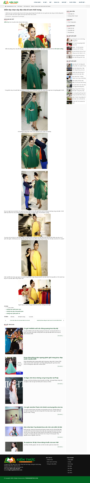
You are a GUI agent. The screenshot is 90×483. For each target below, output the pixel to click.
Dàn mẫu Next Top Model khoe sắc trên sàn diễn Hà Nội (43, 427)
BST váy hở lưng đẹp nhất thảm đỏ (78, 44)
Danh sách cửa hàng (52, 461)
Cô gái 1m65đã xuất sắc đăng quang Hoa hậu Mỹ (41, 328)
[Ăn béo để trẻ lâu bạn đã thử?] (69, 104)
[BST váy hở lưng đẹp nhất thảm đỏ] (69, 44)
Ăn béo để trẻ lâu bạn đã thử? (78, 102)
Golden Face (50, 459)
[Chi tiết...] (60, 335)
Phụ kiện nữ (71, 32)
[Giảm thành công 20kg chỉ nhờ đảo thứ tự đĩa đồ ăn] (69, 99)
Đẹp (50, 2)
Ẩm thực (70, 470)
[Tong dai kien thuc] (10, 2)
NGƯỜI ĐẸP (82, 2)
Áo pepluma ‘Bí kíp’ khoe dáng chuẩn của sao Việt (41, 442)
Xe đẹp (69, 461)
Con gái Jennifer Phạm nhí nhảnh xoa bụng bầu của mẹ (43, 407)
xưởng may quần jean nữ (13, 313)
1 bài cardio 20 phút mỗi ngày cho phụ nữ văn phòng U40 (79, 82)
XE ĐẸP (45, 2)
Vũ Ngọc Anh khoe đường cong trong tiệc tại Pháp (41, 378)
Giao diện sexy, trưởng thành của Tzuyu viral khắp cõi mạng (79, 78)
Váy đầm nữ (71, 30)
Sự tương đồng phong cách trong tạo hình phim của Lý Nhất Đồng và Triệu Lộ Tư (79, 95)
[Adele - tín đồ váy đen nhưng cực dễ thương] (69, 49)
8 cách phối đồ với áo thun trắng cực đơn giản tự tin (79, 52)
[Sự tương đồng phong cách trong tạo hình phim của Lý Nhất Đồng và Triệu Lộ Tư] (69, 94)
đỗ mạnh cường (59, 48)
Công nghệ (70, 459)
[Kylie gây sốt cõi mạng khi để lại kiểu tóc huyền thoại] (69, 65)
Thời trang (19, 6)
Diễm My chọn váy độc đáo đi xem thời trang (40, 6)
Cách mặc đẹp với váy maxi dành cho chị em (20, 320)
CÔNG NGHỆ (37, 2)
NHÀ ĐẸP (64, 2)
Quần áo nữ (71, 28)
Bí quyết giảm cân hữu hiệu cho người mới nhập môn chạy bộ (79, 86)
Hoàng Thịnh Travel (73, 16)
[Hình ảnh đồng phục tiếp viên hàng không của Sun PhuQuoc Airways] (69, 69)
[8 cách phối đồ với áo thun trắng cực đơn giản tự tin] (69, 54)
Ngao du (56, 2)
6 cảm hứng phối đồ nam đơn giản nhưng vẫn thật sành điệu (78, 57)
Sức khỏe (70, 472)
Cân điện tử (71, 13)
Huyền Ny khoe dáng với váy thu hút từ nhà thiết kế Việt (49, 320)
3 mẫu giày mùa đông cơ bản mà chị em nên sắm (78, 73)
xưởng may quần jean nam (13, 309)
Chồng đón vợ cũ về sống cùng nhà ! (78, 40)
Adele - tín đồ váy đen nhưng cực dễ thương (77, 48)
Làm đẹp (70, 468)
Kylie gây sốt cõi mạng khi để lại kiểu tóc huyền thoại (79, 65)
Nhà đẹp (70, 466)
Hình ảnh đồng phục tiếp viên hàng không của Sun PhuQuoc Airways (78, 70)
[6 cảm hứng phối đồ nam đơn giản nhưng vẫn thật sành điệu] (69, 58)
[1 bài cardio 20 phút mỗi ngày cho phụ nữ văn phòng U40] (69, 83)
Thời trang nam (72, 22)
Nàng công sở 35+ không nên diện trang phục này (78, 90)
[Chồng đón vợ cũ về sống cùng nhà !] (69, 40)
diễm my (6, 22)
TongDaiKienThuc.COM (11, 6)
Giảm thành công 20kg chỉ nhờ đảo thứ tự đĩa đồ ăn (78, 98)
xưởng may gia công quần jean (14, 311)
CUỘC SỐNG (72, 2)
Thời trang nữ (27, 6)
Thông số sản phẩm (51, 464)
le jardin (31, 316)
